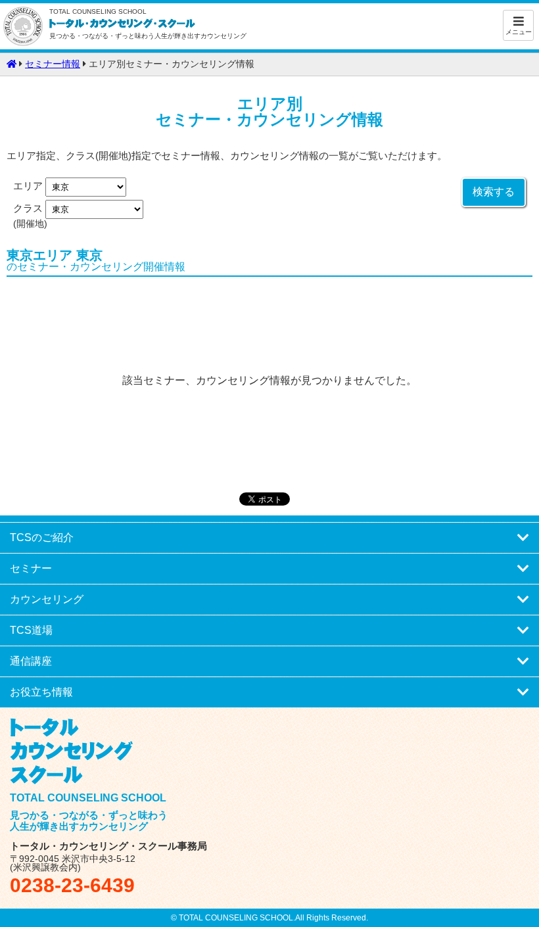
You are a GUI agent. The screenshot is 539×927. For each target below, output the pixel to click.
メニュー (518, 32)
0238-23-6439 (72, 885)
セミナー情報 (52, 64)
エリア (29, 186)
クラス (29, 209)
